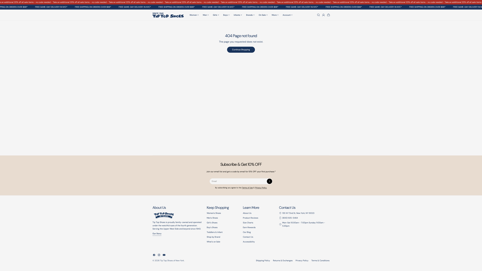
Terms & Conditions (320, 260)
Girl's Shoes (212, 222)
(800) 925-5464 (290, 218)
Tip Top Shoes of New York (172, 260)
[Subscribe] (269, 181)
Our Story (157, 233)
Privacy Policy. (261, 188)
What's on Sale (213, 241)
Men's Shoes (212, 218)
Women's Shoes (214, 213)
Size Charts (248, 222)
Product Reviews (250, 218)
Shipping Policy (263, 260)
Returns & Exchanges (283, 260)
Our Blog (247, 232)
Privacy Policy (302, 260)
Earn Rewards (249, 227)
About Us (247, 213)
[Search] (318, 14)
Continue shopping (241, 49)
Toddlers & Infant (215, 232)
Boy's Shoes (212, 227)
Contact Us (248, 237)
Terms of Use (247, 188)
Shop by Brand (213, 237)
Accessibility (249, 241)
